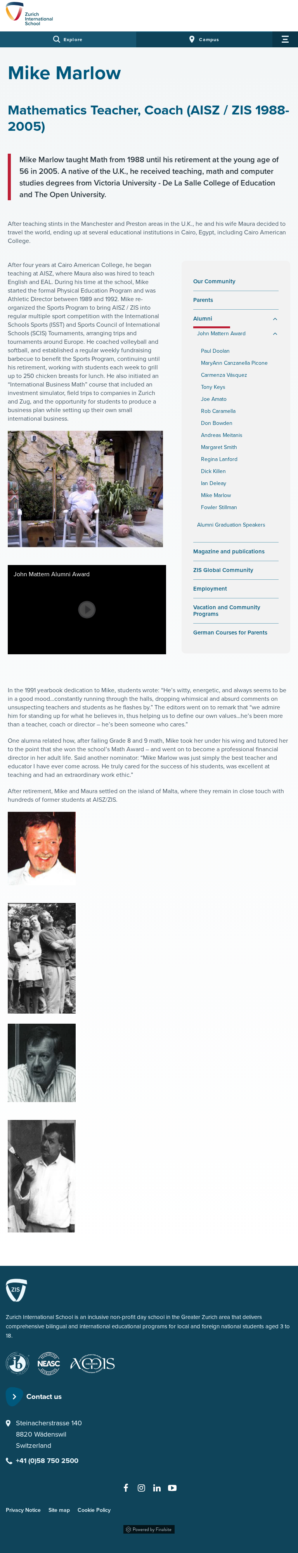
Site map (59, 1510)
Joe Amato (214, 399)
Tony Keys (213, 387)
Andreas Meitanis (222, 435)
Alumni (202, 318)
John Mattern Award (221, 333)
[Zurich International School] (29, 15)
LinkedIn (157, 1488)
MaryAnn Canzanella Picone (234, 363)
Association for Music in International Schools (97, 1363)
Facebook (126, 1488)
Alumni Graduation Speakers (231, 525)
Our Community (214, 281)
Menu (285, 39)
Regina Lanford (219, 459)
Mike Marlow (216, 495)
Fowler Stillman (219, 507)
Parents (203, 300)
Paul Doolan (215, 351)
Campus (209, 39)
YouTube (172, 1488)
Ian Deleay (213, 483)
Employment (210, 589)
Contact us (44, 1396)
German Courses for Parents (230, 632)
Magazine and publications (229, 551)
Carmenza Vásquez (224, 375)
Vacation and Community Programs (226, 610)
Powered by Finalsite (149, 1528)
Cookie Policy (94, 1510)
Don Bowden (216, 423)
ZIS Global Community (236, 570)
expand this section (275, 318)
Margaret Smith (219, 447)
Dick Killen (213, 471)
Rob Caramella (218, 411)
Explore (73, 39)
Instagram (141, 1488)
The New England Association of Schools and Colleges (49, 1363)
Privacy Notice (23, 1510)
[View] (87, 609)
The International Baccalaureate (17, 1363)
